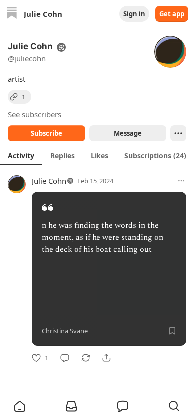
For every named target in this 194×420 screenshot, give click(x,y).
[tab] (21, 155)
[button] (20, 406)
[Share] (106, 358)
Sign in (134, 13)
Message (128, 133)
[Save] (172, 331)
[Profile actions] (178, 133)
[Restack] (85, 358)
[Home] (12, 14)
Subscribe (46, 133)
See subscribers (34, 114)
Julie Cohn (49, 181)
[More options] (181, 181)
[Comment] (64, 358)
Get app (171, 13)
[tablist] (97, 155)
